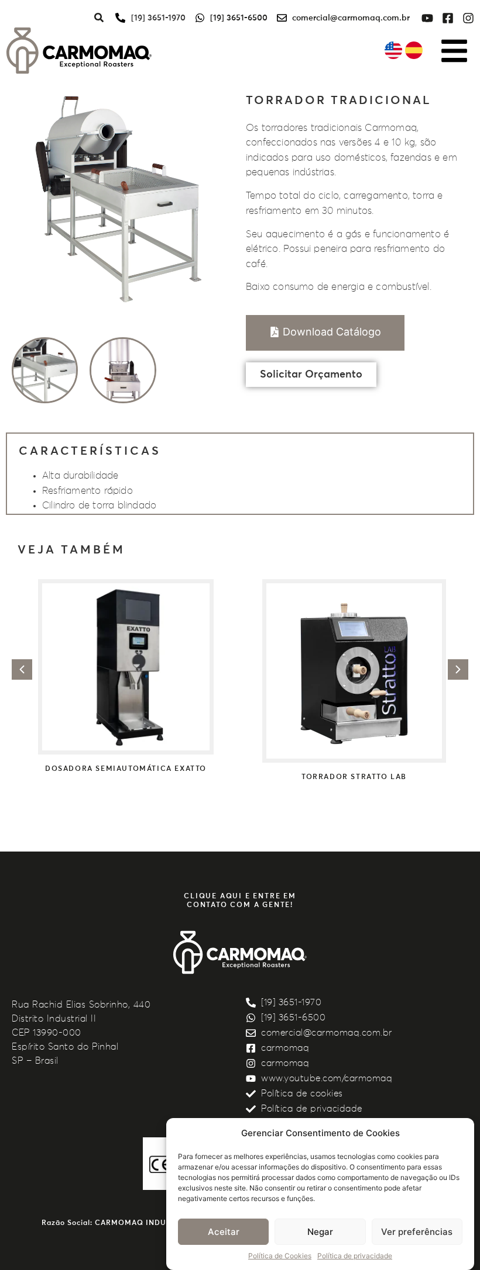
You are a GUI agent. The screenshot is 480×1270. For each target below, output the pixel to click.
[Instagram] (468, 18)
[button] (22, 669)
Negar (320, 1231)
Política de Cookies (279, 1255)
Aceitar (223, 1231)
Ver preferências (416, 1231)
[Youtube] (427, 18)
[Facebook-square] (448, 18)
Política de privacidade (354, 1255)
